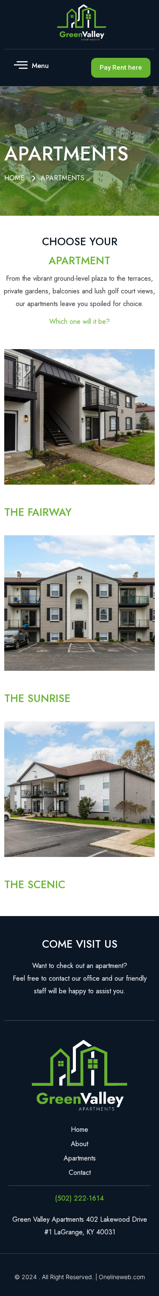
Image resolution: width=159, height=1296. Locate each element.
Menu (40, 65)
